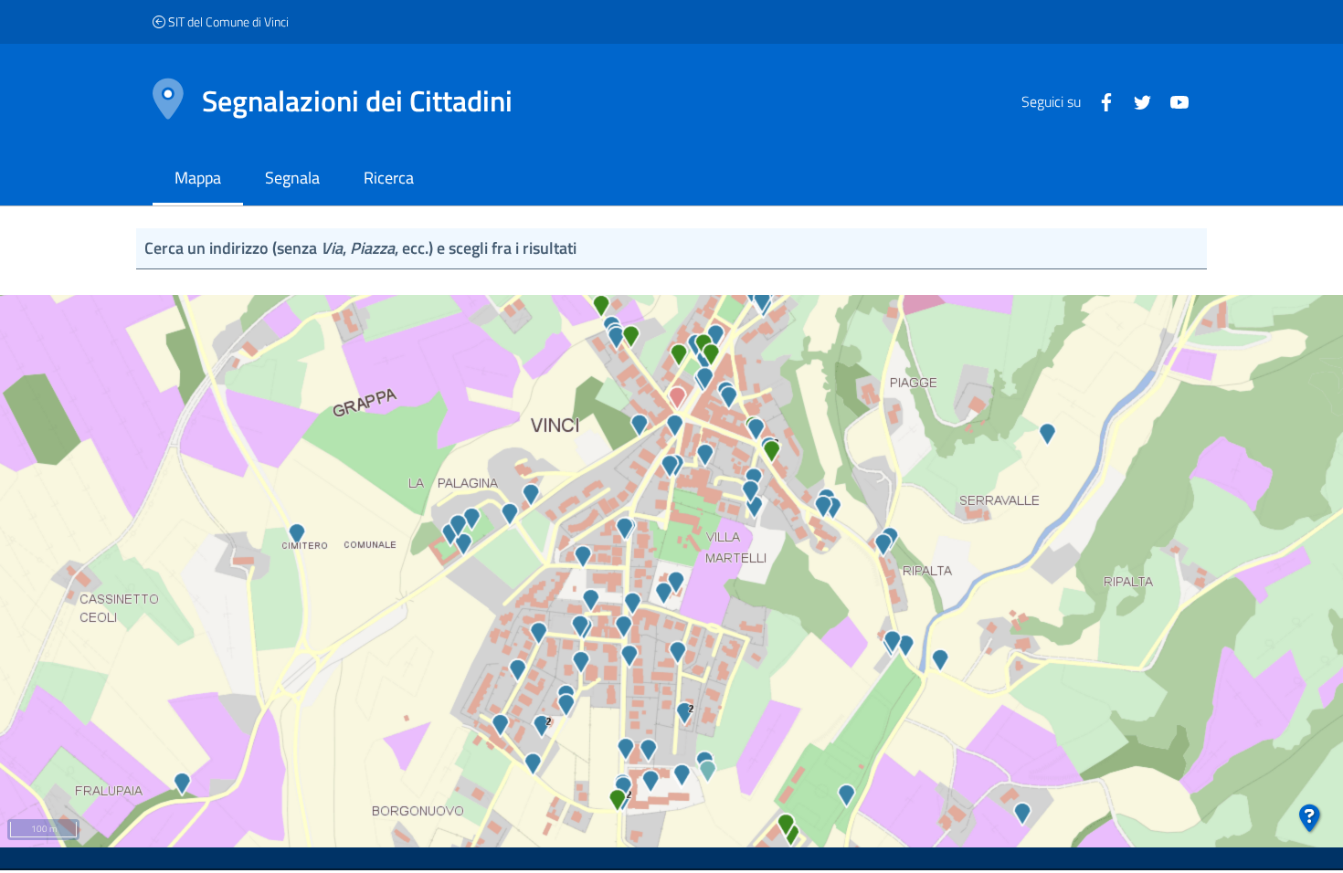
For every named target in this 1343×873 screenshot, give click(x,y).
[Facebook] (1099, 100)
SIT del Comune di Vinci (227, 21)
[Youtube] (1172, 100)
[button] (1309, 819)
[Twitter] (1135, 100)
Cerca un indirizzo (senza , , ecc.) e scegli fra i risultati (360, 248)
